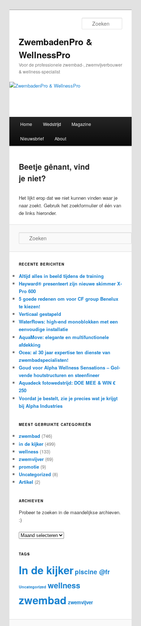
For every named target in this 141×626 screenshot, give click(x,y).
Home (26, 124)
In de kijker (46, 570)
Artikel (26, 481)
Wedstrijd (52, 124)
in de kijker (31, 443)
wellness (28, 451)
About (60, 138)
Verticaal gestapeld (40, 313)
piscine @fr (92, 571)
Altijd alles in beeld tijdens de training (61, 275)
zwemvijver (31, 459)
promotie (29, 466)
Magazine (81, 124)
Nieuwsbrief (32, 138)
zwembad (29, 435)
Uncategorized (35, 474)
